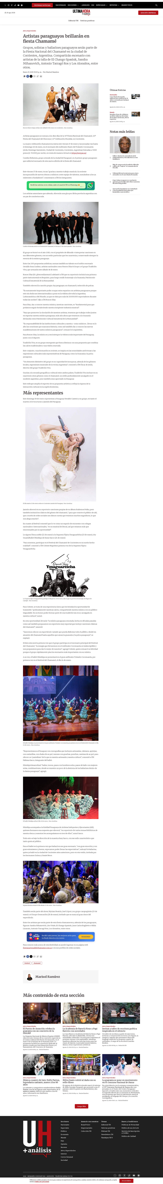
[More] (77, 5)
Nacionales (113, 95)
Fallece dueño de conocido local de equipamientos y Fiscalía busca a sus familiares (125, 157)
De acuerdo (126, 1181)
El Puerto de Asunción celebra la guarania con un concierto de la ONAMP (39, 1031)
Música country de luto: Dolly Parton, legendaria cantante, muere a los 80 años (41, 1082)
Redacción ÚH (122, 1045)
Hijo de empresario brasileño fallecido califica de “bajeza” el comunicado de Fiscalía (126, 166)
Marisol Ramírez (47, 977)
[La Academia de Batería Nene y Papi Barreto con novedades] (81, 1013)
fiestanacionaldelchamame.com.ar (37, 948)
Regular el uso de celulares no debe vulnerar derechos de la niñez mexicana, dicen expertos (119, 117)
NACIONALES (61, 5)
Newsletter (85, 937)
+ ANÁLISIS (85, 5)
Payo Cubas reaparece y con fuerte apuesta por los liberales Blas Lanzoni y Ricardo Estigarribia (126, 181)
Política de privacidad (42, 1181)
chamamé (37, 963)
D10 (92, 5)
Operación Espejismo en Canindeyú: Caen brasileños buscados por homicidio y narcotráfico (125, 190)
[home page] (81, 12)
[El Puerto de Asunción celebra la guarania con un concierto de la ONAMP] (42, 1013)
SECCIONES (72, 5)
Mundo (112, 112)
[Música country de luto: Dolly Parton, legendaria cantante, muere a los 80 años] (42, 1064)
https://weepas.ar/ (79, 153)
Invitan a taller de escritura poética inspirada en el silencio (119, 1030)
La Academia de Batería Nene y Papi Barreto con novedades (80, 1030)
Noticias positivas (87, 21)
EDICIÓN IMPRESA (148, 13)
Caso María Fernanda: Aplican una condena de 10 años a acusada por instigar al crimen (119, 99)
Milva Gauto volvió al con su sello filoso (79, 1081)
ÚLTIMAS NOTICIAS (42, 5)
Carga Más (81, 1106)
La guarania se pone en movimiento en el (119, 1081)
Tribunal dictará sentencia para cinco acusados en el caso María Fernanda (125, 174)
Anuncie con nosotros (89, 1121)
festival (27, 963)
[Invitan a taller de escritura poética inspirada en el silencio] (121, 1013)
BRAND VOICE (126, 5)
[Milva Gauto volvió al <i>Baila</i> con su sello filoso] (81, 1064)
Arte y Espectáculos (29, 31)
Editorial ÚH (73, 21)
